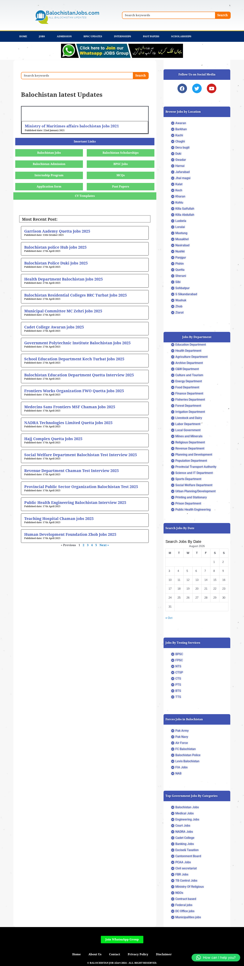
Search (222, 15)
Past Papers (151, 36)
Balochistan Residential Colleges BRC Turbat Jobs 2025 (75, 295)
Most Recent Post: (39, 219)
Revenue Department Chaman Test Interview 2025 (71, 470)
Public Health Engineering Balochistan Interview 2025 (75, 502)
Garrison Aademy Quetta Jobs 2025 (57, 231)
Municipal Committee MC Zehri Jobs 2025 (63, 311)
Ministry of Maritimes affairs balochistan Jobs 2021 (72, 126)
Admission (64, 36)
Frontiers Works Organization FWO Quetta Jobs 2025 (74, 391)
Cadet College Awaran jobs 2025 (54, 327)
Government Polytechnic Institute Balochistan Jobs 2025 (77, 343)
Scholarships (181, 36)
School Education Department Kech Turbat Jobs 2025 (74, 359)
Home (23, 36)
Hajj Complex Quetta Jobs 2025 (53, 439)
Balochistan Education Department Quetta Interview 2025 (79, 375)
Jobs (42, 36)
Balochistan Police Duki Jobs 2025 (56, 263)
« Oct (168, 617)
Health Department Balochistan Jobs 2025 (63, 279)
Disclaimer (164, 954)
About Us (94, 954)
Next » (104, 545)
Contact (114, 954)
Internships (122, 36)
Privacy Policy (138, 954)
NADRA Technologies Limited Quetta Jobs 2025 (68, 422)
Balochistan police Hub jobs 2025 (55, 247)
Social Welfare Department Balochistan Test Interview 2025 (80, 455)
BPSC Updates (92, 36)
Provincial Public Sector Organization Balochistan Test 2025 (81, 486)
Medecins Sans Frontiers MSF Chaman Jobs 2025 (69, 407)
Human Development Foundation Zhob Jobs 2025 (70, 534)
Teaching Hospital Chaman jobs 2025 (59, 518)
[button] (216, 957)
